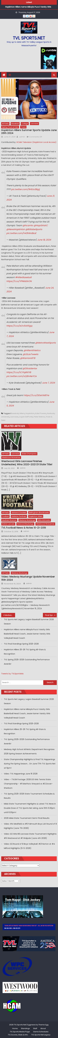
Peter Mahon (39, 416)
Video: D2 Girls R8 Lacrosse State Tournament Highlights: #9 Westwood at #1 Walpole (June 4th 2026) (30, 836)
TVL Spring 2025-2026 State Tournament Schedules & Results (29, 795)
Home (15, 1028)
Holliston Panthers (19, 516)
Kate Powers (40, 413)
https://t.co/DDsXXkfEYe (36, 395)
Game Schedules (40, 1031)
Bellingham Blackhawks (39, 512)
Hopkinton (29, 413)
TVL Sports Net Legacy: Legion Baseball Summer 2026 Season (29, 621)
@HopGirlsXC (41, 225)
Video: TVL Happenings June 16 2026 (20, 773)
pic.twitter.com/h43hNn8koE (21, 233)
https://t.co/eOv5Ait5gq (19, 325)
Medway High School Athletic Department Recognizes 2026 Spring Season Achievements (29, 751)
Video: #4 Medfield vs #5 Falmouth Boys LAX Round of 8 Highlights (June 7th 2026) (30, 826)
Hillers (22, 413)
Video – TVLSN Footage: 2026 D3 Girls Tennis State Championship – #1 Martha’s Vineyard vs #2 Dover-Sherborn (28, 783)
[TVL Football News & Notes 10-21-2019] (29, 502)
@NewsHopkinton (15, 229)
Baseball (15, 123)
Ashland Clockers (19, 512)
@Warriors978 (27, 358)
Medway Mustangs (27, 520)
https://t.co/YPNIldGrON (19, 281)
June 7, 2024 (48, 382)
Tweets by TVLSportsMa (12, 673)
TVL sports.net (29, 38)
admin (22, 137)
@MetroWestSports (45, 342)
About (43, 1028)
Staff (35, 1028)
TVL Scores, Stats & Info (18, 1034)
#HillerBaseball (23, 277)
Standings (25, 1028)
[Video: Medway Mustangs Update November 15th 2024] (29, 564)
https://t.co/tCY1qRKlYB (18, 372)
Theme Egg (43, 1024)
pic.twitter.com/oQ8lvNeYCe (21, 376)
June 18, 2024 (44, 239)
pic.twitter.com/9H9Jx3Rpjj (25, 189)
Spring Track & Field (10, 127)
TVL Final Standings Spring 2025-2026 (21, 643)
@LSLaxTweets (30, 354)
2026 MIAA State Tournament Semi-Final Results (26, 818)
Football (5, 516)
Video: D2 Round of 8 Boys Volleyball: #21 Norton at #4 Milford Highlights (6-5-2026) (29, 846)
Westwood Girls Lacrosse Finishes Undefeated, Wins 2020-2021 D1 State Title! (26, 463)
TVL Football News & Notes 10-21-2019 (23, 527)
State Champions (29, 454)
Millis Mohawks (44, 520)
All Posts (5, 123)
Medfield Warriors (9, 520)
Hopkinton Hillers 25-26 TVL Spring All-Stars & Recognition (25, 651)
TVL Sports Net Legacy (40, 1034)
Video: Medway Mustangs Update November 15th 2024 (28, 578)
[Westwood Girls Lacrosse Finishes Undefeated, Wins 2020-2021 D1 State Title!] (29, 441)
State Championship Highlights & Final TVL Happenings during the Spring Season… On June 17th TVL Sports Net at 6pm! (29, 763)
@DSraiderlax (30, 368)
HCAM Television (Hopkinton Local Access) (36, 142)
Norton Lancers (8, 524)
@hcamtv (28, 225)
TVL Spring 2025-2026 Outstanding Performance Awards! (27, 661)
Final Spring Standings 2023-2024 (51, 615)
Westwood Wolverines (11, 457)
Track (23, 127)
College (25, 123)
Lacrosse (34, 123)
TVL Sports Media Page (20, 1031)
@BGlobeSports (33, 229)
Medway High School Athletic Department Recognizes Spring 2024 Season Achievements (10, 615)
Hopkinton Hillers (35, 516)
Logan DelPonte (26, 416)
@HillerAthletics (32, 350)
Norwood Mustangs (25, 524)
